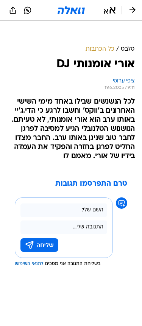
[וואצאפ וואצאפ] (27, 10)
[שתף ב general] (13, 10)
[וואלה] (71, 10)
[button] (109, 10)
